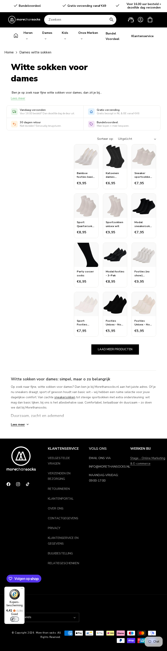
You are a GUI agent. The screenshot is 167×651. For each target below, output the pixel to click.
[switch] (14, 619)
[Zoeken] (111, 19)
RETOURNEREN (59, 489)
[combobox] (80, 20)
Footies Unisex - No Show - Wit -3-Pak (142, 322)
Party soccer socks (85, 273)
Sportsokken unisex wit (114, 224)
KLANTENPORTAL (60, 499)
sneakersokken (64, 397)
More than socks (46, 632)
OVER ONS (55, 508)
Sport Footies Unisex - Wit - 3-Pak (86, 322)
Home (9, 52)
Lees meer (18, 98)
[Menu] (22, 589)
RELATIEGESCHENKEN (63, 563)
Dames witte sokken (35, 52)
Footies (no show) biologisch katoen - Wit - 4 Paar (143, 273)
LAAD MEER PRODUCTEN (115, 349)
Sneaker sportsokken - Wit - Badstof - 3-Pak (143, 175)
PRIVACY (54, 528)
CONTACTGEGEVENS (63, 518)
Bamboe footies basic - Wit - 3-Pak (86, 175)
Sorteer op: (105, 139)
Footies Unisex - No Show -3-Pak (114, 322)
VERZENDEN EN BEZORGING (59, 476)
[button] (150, 19)
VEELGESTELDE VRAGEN (59, 461)
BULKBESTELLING (60, 553)
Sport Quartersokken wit (86, 224)
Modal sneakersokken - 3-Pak (143, 224)
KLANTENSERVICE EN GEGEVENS (63, 540)
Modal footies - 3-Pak (115, 273)
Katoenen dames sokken (112, 175)
